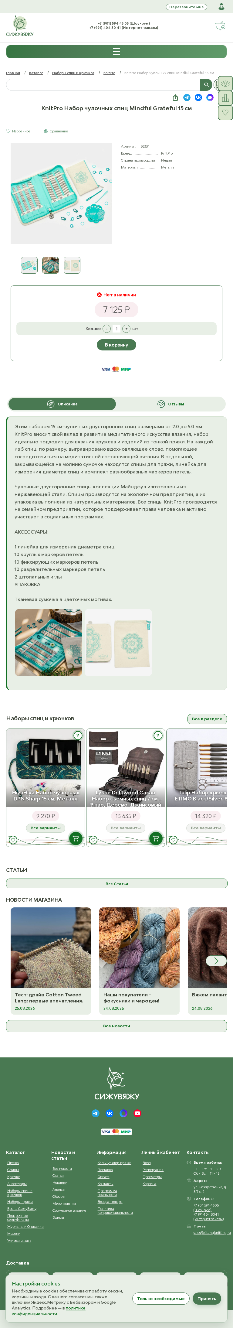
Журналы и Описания (25, 1226)
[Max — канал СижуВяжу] (209, 97)
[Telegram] (95, 1113)
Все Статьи (117, 884)
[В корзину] (76, 838)
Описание (68, 404)
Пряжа (13, 1163)
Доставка (105, 1170)
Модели (13, 1233)
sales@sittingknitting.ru (212, 1232)
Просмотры (152, 1177)
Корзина (149, 1184)
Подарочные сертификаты (18, 1217)
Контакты (105, 1184)
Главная (13, 73)
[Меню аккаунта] (221, 6)
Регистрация (153, 1170)
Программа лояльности (107, 1193)
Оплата (104, 1177)
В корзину (116, 344)
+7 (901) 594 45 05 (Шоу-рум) (124, 23)
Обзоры (58, 1196)
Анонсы (58, 1189)
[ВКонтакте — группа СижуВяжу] (198, 97)
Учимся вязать (19, 1240)
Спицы (13, 1170)
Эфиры (58, 1217)
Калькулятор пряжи (114, 1163)
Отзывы (176, 404)
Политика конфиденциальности (115, 1210)
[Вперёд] (216, 960)
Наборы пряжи (20, 1201)
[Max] (123, 1113)
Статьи (58, 1175)
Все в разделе (207, 718)
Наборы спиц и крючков (73, 73)
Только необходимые (161, 1298)
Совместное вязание (69, 1210)
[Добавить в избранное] (13, 840)
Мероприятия (64, 1203)
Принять (207, 1298)
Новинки (59, 1182)
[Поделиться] (175, 97)
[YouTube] (137, 1113)
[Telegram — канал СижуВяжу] (186, 97)
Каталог (36, 73)
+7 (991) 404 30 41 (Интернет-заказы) (123, 27)
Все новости (116, 1025)
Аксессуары (17, 1184)
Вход (146, 1163)
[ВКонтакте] (109, 1113)
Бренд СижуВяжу (21, 1208)
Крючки (13, 1177)
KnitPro (109, 73)
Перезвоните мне (186, 7)
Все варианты (46, 827)
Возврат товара (110, 1201)
